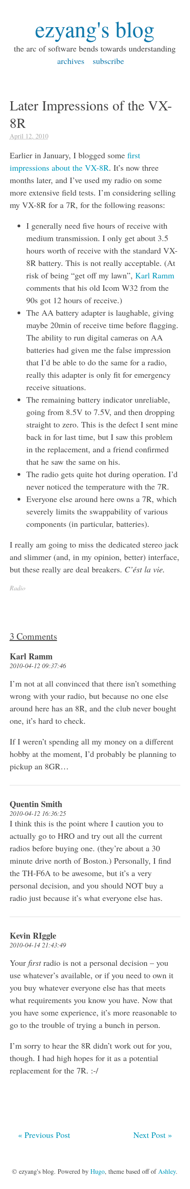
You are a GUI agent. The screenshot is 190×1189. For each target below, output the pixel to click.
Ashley (167, 1171)
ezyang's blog (94, 28)
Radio (17, 587)
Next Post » (152, 1134)
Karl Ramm (154, 275)
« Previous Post (44, 1134)
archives (70, 60)
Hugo (97, 1171)
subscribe (108, 60)
